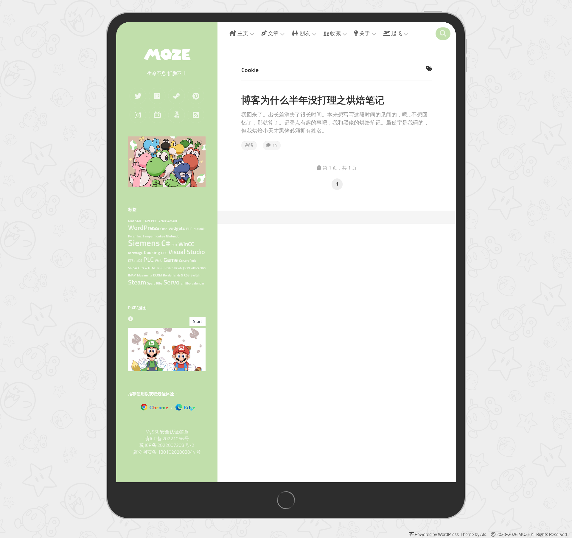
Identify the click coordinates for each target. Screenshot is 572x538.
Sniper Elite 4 (137, 268)
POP (154, 221)
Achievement (167, 221)
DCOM (157, 275)
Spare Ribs (154, 283)
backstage (135, 253)
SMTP (139, 221)
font (131, 221)
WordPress (143, 228)
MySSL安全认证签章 (167, 432)
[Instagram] (138, 115)
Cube (163, 229)
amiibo (186, 283)
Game (171, 259)
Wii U (158, 261)
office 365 (198, 268)
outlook (199, 229)
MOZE (167, 54)
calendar (198, 283)
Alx (483, 534)
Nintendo (172, 236)
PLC (148, 260)
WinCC (186, 244)
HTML (152, 268)
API (147, 221)
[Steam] (176, 96)
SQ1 (174, 245)
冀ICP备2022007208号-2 (166, 445)
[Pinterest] (196, 96)
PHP (189, 229)
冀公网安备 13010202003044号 (167, 452)
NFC (160, 268)
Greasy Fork (187, 261)
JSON (186, 268)
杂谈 (249, 145)
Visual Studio (186, 252)
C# (165, 243)
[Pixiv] (157, 96)
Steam (137, 282)
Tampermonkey (154, 236)
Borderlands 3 (173, 275)
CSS (186, 275)
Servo (172, 282)
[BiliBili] (157, 115)
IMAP (132, 275)
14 (274, 145)
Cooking (152, 252)
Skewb (177, 268)
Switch (195, 275)
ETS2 (131, 261)
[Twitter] (138, 96)
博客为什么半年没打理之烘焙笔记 (312, 100)
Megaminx (144, 275)
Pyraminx (135, 236)
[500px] (176, 115)
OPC (164, 253)
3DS (139, 261)
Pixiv (167, 268)
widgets (177, 228)
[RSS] (196, 115)
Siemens (144, 243)
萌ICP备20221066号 (166, 438)
